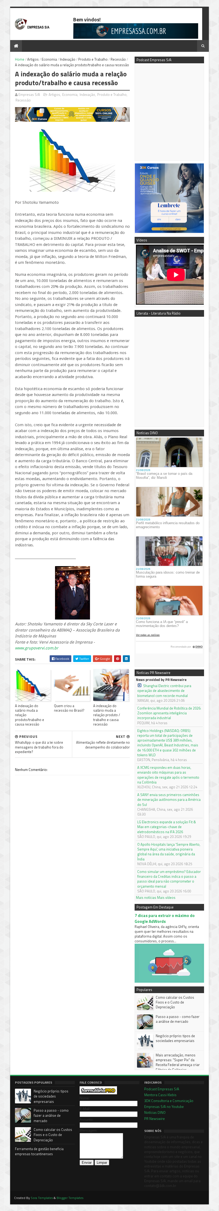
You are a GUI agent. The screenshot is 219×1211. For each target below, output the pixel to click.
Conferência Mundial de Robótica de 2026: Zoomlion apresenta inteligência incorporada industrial (169, 713)
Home (19, 59)
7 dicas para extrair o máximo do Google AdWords (165, 918)
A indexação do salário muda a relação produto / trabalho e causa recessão (106, 715)
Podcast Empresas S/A (161, 1089)
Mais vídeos (166, 897)
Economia (49, 59)
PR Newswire (154, 1118)
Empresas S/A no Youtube (164, 1106)
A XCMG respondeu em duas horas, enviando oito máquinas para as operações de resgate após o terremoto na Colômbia (168, 775)
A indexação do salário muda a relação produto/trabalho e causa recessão (29, 715)
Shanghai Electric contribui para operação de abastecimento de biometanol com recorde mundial (164, 690)
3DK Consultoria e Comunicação (168, 1100)
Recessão (118, 59)
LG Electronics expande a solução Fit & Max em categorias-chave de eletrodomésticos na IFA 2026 (166, 827)
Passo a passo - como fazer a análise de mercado (178, 1019)
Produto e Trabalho (93, 59)
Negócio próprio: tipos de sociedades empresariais (175, 1038)
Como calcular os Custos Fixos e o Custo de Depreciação (175, 1002)
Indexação (67, 59)
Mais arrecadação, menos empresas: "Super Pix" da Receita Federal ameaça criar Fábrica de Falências (178, 1062)
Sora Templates (42, 1197)
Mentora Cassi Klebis (160, 1095)
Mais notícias (146, 897)
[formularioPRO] (98, 1093)
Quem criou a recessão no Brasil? (69, 708)
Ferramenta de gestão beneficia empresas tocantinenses (39, 1151)
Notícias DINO (155, 1112)
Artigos (33, 59)
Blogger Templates (70, 1197)
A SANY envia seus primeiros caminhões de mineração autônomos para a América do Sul (169, 799)
